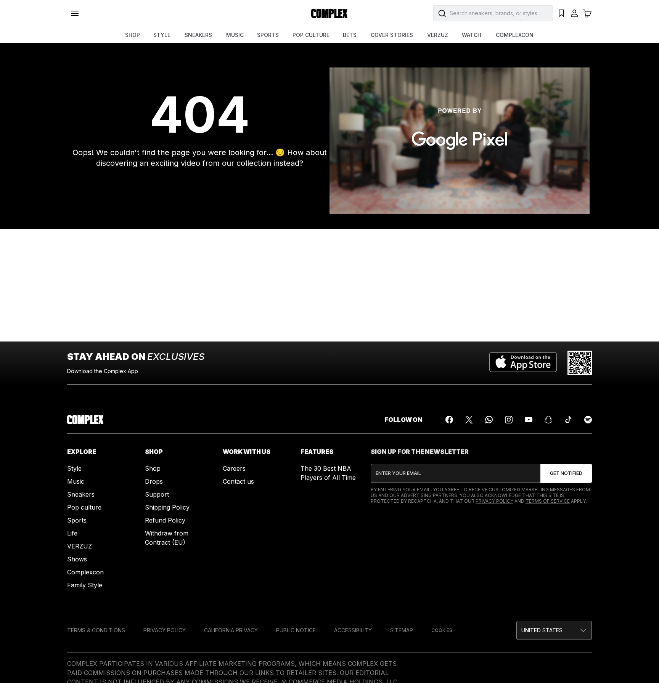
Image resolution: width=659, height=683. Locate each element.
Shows (77, 559)
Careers (234, 468)
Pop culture (84, 507)
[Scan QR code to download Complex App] (579, 363)
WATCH (471, 35)
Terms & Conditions (96, 630)
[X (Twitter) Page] (469, 419)
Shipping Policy (167, 507)
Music (75, 481)
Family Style (84, 585)
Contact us (238, 481)
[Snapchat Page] (548, 419)
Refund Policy (165, 520)
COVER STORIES (392, 35)
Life (72, 533)
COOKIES (441, 630)
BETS (350, 35)
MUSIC (235, 35)
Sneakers (81, 494)
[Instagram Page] (509, 419)
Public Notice (296, 630)
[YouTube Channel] (528, 419)
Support (157, 494)
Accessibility (353, 630)
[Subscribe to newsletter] (566, 473)
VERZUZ (437, 35)
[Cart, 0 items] (587, 13)
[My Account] (574, 13)
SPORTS (268, 35)
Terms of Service (548, 501)
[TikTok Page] (568, 419)
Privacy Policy (494, 501)
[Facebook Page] (449, 419)
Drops (154, 481)
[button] (554, 630)
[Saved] (561, 13)
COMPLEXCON (515, 35)
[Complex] (329, 13)
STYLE (161, 35)
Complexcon (85, 572)
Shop (153, 468)
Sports (77, 520)
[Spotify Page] (588, 419)
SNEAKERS (198, 35)
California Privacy (231, 630)
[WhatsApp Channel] (489, 419)
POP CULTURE (311, 35)
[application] (460, 140)
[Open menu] (74, 13)
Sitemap (401, 630)
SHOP (132, 35)
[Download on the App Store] (523, 363)
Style (74, 468)
